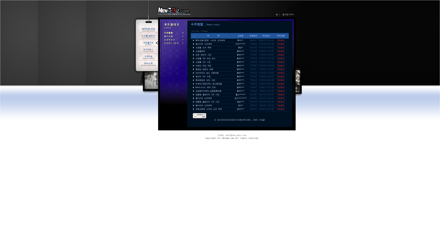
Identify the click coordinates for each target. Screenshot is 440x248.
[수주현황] (173, 34)
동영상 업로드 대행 (204, 69)
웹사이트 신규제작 (204, 44)
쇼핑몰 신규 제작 (203, 47)
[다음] (262, 120)
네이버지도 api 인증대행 (207, 73)
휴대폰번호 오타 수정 (205, 80)
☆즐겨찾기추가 (287, 14)
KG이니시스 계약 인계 (206, 87)
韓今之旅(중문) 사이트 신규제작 (210, 40)
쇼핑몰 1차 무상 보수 (206, 58)
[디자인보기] (173, 41)
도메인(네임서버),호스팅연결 (209, 84)
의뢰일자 (253, 36)
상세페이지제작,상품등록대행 (208, 91)
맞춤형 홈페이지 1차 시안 (207, 95)
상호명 (240, 36)
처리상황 (281, 36)
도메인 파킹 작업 (203, 66)
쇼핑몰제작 (200, 51)
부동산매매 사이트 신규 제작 (209, 109)
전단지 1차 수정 (203, 76)
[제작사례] (173, 37)
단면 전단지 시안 (203, 55)
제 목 (213, 36)
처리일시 (266, 36)
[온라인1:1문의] (173, 44)
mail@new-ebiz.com (236, 135)
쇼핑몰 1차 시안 (203, 62)
